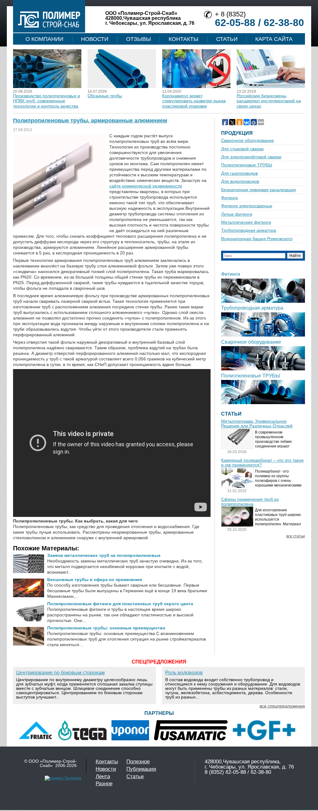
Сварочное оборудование (247, 140)
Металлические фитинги (246, 222)
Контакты (183, 39)
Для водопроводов (240, 181)
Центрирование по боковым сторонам (60, 672)
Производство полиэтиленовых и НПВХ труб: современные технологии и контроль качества (46, 100)
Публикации (141, 769)
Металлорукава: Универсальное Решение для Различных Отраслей (257, 423)
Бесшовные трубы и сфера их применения (94, 579)
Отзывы (138, 39)
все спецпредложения (282, 705)
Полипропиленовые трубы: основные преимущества (106, 627)
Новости (94, 39)
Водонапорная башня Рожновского (257, 238)
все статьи (295, 536)
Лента (103, 776)
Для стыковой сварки (242, 149)
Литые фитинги (236, 214)
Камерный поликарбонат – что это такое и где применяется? (262, 462)
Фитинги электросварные (246, 206)
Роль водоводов (184, 672)
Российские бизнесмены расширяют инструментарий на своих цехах (269, 100)
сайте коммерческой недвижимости (145, 185)
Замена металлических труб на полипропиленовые (104, 555)
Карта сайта (274, 39)
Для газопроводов (239, 173)
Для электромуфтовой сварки (251, 157)
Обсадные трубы (105, 95)
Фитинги (229, 198)
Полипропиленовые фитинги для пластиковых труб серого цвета (120, 603)
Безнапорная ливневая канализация (258, 189)
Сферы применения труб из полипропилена (250, 501)
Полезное (138, 762)
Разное (104, 784)
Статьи (227, 39)
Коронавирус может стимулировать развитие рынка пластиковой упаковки (194, 100)
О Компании (44, 39)
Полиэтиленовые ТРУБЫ (246, 165)
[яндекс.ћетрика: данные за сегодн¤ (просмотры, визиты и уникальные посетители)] (63, 778)
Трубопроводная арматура (248, 230)
